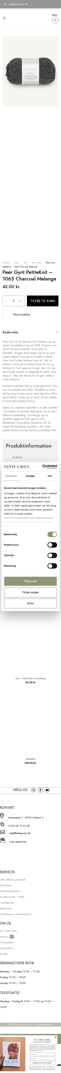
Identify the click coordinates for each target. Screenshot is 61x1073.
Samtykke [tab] (11, 476)
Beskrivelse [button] (10, 332)
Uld (25, 262)
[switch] (52, 545)
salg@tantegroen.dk (17, 4)
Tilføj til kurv (42, 301)
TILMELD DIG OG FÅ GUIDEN (45, 1063)
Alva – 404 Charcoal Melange (30, 678)
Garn (16, 262)
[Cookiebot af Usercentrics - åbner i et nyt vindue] (43, 467)
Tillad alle (30, 581)
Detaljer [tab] (30, 476)
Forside (6, 262)
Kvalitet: (18, 457)
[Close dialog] (59, 1037)
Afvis (30, 603)
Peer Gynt (36, 262)
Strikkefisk (30, 759)
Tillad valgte (30, 592)
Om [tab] (50, 476)
